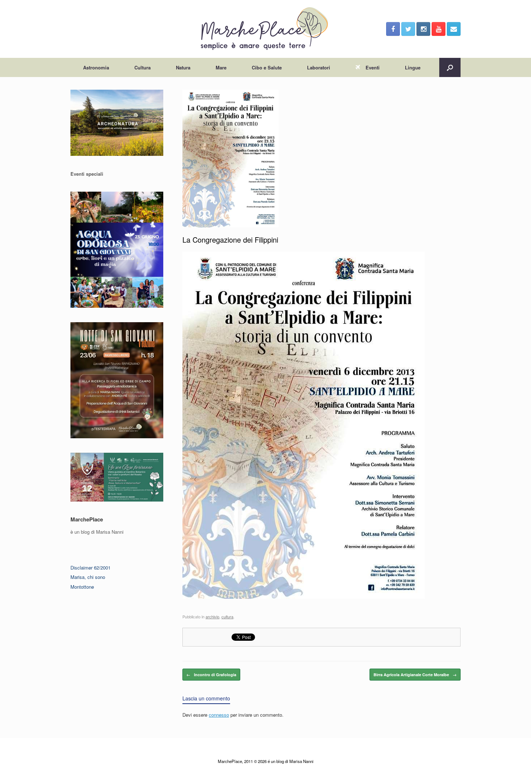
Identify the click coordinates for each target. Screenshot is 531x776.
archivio (212, 616)
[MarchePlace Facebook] (393, 29)
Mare (221, 67)
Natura (183, 67)
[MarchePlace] (265, 29)
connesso (219, 714)
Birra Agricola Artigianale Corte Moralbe (415, 674)
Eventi (373, 67)
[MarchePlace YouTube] (438, 29)
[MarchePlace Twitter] (408, 29)
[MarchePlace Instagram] (423, 29)
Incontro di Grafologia (211, 674)
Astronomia (96, 67)
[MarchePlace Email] (454, 29)
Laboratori (318, 67)
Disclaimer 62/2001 (90, 567)
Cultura (142, 67)
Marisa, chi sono (87, 577)
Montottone (82, 586)
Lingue (412, 67)
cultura (227, 616)
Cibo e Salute (267, 67)
